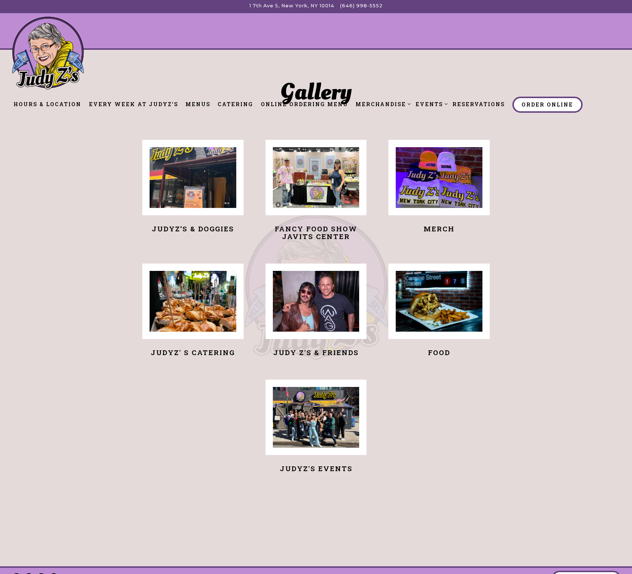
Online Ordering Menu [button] (304, 104)
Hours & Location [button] (47, 104)
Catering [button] (235, 104)
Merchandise (382, 104)
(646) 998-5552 (361, 5)
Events (430, 104)
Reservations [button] (478, 104)
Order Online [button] (547, 104)
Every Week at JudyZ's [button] (133, 104)
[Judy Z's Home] (47, 52)
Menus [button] (197, 104)
